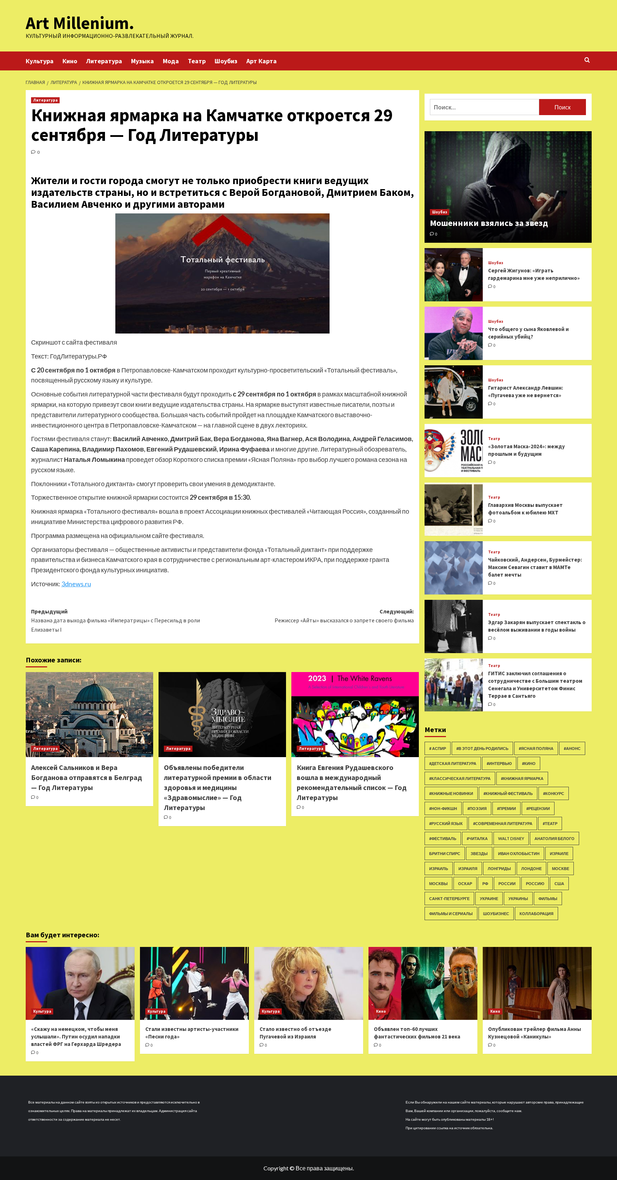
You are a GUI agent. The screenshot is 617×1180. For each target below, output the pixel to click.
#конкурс (553, 793)
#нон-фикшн (443, 808)
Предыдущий (115, 620)
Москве (560, 868)
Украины (518, 898)
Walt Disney (511, 838)
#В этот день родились (482, 748)
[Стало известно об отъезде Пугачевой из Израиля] (308, 983)
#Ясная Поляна (536, 748)
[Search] (587, 60)
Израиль (438, 868)
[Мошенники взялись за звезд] (508, 187)
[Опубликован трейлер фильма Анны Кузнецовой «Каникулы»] (537, 983)
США (559, 883)
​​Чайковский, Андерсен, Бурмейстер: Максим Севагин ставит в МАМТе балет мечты (535, 567)
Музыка (142, 61)
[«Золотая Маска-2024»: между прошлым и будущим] (454, 450)
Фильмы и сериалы (451, 913)
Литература (104, 61)
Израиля (467, 868)
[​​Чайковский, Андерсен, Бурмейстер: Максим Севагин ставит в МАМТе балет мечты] (454, 567)
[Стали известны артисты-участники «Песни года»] (194, 983)
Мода (171, 61)
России (507, 883)
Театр (197, 61)
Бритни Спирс (444, 853)
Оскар (465, 883)
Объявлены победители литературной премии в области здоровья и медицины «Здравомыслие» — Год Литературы (217, 787)
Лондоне (531, 868)
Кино (69, 61)
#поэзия (477, 808)
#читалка (477, 838)
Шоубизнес (496, 913)
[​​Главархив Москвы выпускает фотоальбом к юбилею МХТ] (454, 509)
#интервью (499, 763)
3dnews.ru (76, 584)
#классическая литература (460, 778)
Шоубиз (226, 61)
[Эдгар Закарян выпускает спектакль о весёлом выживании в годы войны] (454, 626)
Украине (489, 898)
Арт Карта (261, 61)
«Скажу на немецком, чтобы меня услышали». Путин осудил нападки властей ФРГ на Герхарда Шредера (76, 1036)
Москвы (438, 883)
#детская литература (452, 763)
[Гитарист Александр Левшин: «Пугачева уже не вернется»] (454, 392)
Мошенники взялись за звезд (489, 222)
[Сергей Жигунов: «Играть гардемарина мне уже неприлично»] (454, 274)
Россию (535, 883)
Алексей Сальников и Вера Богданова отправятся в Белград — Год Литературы (86, 777)
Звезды (479, 853)
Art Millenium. (80, 23)
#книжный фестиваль (508, 793)
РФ (485, 883)
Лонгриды (499, 868)
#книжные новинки (451, 793)
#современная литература (502, 823)
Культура (40, 61)
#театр (550, 823)
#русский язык (446, 823)
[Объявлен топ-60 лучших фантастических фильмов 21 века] (422, 983)
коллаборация (536, 913)
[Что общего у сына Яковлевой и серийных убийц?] (454, 333)
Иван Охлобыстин (519, 853)
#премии (506, 808)
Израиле (559, 853)
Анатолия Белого (555, 838)
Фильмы (547, 898)
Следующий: (344, 616)
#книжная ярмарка (522, 778)
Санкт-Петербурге (449, 898)
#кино (529, 763)
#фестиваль (442, 838)
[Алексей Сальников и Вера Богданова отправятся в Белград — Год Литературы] (89, 714)
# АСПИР (437, 748)
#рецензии (538, 808)
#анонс (572, 748)
